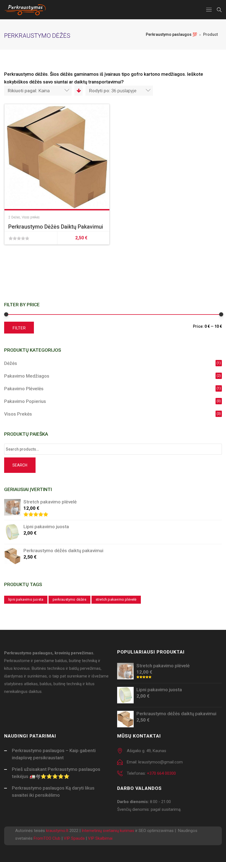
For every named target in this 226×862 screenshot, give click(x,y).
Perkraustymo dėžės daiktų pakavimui (55, 226)
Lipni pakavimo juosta (25, 599)
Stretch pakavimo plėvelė (116, 599)
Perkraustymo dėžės (69, 599)
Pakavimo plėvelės (24, 388)
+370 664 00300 (161, 773)
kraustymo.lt (57, 830)
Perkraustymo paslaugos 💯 (171, 34)
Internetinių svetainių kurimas (108, 830)
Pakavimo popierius (25, 401)
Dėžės (15, 217)
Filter (19, 328)
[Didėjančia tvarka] (78, 90)
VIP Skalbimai (100, 838)
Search (19, 465)
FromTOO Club (47, 838)
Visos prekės (31, 217)
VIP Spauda (74, 838)
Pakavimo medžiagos (26, 376)
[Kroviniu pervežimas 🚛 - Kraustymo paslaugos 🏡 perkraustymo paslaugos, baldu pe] (25, 9)
